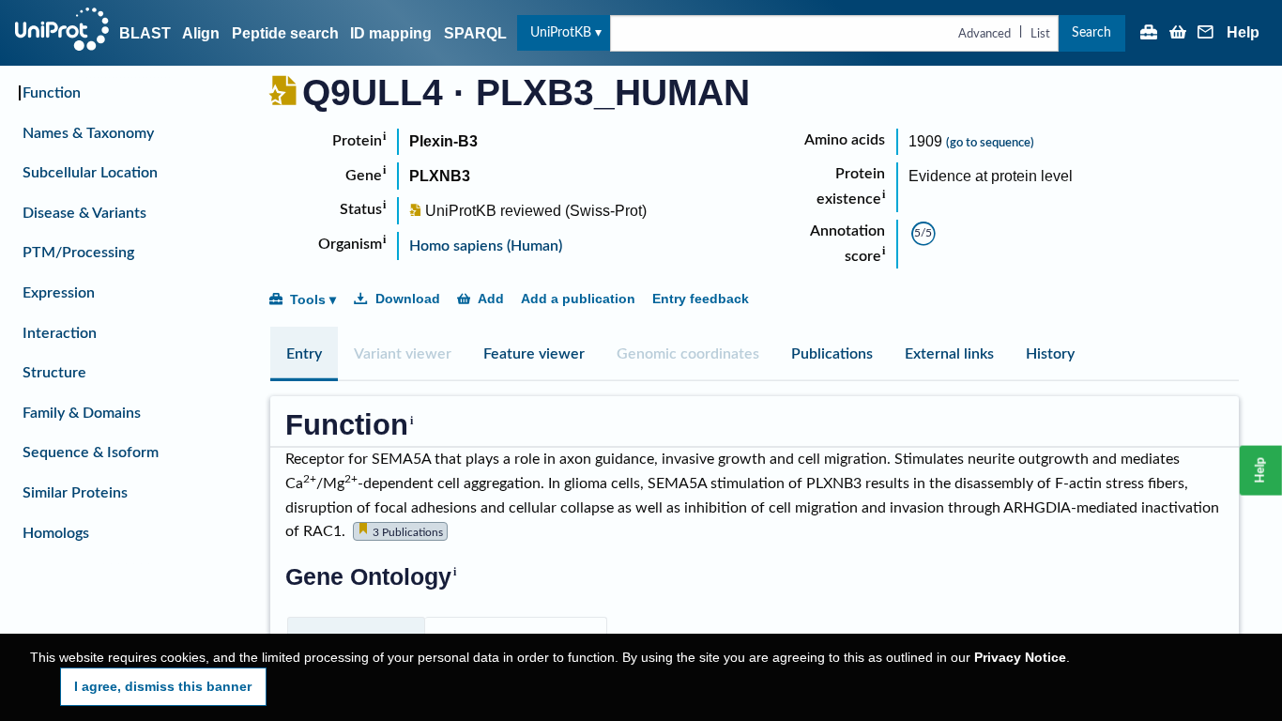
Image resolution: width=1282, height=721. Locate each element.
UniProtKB (560, 32)
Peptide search (285, 33)
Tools (308, 299)
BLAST (145, 33)
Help (1243, 32)
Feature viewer (534, 353)
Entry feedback (700, 298)
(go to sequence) (990, 142)
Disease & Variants (84, 213)
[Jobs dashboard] (1148, 33)
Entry (304, 353)
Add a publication (578, 298)
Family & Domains (82, 413)
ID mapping (391, 33)
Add (491, 298)
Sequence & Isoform (91, 452)
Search (1091, 32)
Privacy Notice (1020, 658)
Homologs (56, 533)
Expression (59, 292)
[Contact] (1206, 33)
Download (407, 298)
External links (949, 353)
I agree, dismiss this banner (163, 686)
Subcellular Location (90, 172)
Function (52, 92)
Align (201, 33)
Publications (832, 353)
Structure (54, 372)
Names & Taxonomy (88, 133)
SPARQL (475, 33)
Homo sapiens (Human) (485, 245)
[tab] (304, 354)
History (1050, 353)
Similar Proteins (75, 492)
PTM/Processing (78, 252)
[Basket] (1177, 33)
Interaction (60, 333)
